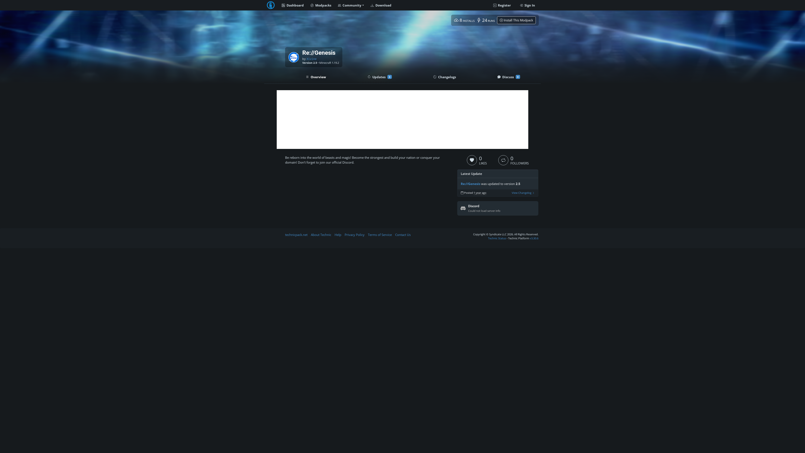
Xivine (311, 59)
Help (338, 235)
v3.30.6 (534, 238)
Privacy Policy (355, 235)
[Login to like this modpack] (472, 160)
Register (504, 5)
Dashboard (295, 5)
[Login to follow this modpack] (503, 160)
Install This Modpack (518, 20)
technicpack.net (296, 235)
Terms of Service (380, 235)
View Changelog (522, 193)
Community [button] (351, 5)
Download (383, 5)
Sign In (529, 5)
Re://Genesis (470, 184)
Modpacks (322, 5)
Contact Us (403, 235)
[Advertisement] (402, 119)
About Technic (321, 235)
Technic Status (497, 238)
